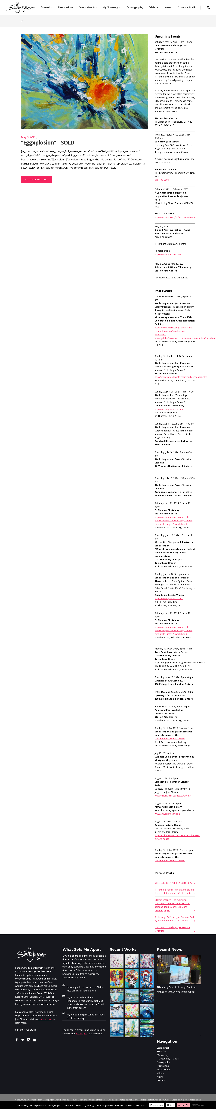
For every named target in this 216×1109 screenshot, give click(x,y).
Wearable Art (163, 1069)
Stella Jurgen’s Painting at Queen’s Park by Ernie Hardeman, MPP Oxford (174, 919)
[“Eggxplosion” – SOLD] (84, 81)
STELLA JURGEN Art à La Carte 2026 (173, 882)
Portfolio (161, 1051)
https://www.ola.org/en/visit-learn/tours (175, 216)
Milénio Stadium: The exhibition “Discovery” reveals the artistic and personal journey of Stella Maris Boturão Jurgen (172, 905)
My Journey (162, 1054)
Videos (160, 1073)
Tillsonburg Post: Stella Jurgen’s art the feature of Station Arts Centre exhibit (174, 891)
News (160, 1076)
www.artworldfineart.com (168, 813)
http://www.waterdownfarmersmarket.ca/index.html (181, 376)
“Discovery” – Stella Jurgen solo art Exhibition (172, 929)
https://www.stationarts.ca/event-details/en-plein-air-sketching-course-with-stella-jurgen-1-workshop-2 (173, 520)
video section (45, 1019)
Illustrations (163, 1065)
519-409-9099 (162, 179)
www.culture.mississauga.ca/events (173, 795)
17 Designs (81, 1033)
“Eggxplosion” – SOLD (47, 142)
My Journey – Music (168, 1058)
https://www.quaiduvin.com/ (169, 408)
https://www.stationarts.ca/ (168, 254)
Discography (163, 1062)
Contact (161, 1080)
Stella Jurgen (163, 1047)
